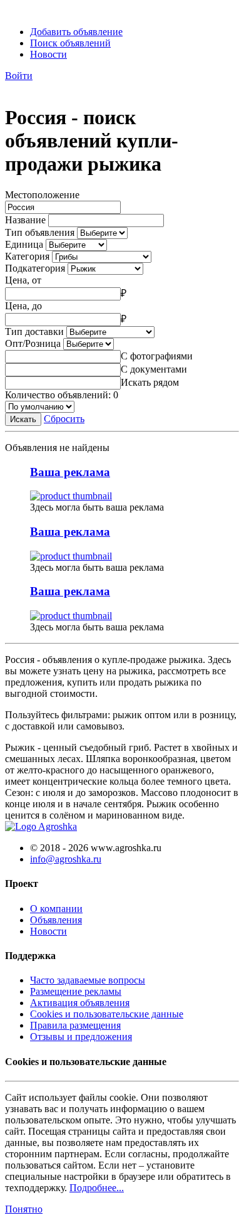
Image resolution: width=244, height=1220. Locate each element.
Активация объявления (80, 1002)
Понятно (24, 1209)
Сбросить (64, 418)
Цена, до (23, 305)
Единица (24, 244)
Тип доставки (34, 331)
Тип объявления (39, 232)
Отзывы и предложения (81, 1036)
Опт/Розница (33, 343)
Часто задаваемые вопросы (87, 980)
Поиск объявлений (70, 43)
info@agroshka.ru (65, 859)
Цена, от (23, 280)
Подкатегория (35, 268)
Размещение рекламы (75, 991)
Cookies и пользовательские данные (106, 1014)
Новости (48, 54)
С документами (154, 369)
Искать (23, 419)
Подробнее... (96, 1187)
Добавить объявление (76, 31)
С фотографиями (157, 356)
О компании (56, 908)
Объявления (56, 920)
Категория (27, 256)
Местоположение (42, 194)
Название (25, 220)
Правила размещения (75, 1025)
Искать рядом (150, 382)
